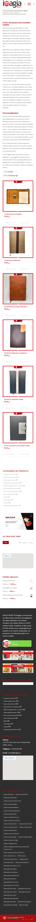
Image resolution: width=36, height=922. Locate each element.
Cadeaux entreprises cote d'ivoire (12, 820)
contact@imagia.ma (14, 753)
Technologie (7, 500)
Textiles (6, 503)
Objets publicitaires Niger (10, 901)
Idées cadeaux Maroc (9, 480)
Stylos (5, 497)
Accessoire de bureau (9, 474)
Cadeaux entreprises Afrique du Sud (12, 801)
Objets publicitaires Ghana (24, 888)
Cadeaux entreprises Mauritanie (11, 833)
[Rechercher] (24, 4)
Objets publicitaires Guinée (10, 892)
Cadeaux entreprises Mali (25, 827)
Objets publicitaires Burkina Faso (11, 875)
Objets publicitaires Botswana (11, 872)
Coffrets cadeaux (21, 856)
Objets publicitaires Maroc (10, 488)
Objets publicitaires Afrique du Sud (12, 865)
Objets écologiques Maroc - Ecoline (13, 485)
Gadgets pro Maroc (23, 859)
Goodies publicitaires (9, 862)
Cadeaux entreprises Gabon (10, 824)
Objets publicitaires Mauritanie (11, 898)
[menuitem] (24, 4)
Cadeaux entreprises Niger (10, 837)
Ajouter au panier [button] (11, 222)
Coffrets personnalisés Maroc (11, 859)
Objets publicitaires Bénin (10, 878)
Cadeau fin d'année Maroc (21, 794)
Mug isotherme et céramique (11, 483)
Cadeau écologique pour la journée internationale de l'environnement (16, 848)
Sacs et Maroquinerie (9, 494)
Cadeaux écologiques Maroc (10, 843)
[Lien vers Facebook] (29, 919)
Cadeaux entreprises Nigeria (25, 837)
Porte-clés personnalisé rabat (11, 491)
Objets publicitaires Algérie (10, 869)
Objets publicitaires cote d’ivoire (11, 885)
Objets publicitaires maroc (10, 895)
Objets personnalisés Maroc (22, 862)
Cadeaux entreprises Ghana (25, 824)
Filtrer (5, 542)
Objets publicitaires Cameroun (11, 882)
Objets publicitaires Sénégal (10, 905)
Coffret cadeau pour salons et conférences (14, 852)
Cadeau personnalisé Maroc (10, 797)
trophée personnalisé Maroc (11, 505)
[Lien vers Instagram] (26, 919)
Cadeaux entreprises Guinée (10, 827)
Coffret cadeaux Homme (10, 856)
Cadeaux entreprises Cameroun (11, 817)
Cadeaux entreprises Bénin (10, 814)
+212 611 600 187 (16, 749)
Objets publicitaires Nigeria (24, 901)
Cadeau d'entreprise (9, 794)
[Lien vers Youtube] (31, 919)
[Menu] (28, 4)
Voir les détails (25, 222)
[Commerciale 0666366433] (4, 918)
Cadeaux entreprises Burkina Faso (12, 810)
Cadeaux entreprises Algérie (10, 804)
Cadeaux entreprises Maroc (10, 830)
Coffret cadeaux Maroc (10, 477)
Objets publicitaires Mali (24, 892)
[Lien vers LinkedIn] (23, 919)
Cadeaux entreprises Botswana (11, 807)
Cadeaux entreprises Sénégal (11, 840)
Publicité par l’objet (23, 905)
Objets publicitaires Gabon (10, 888)
